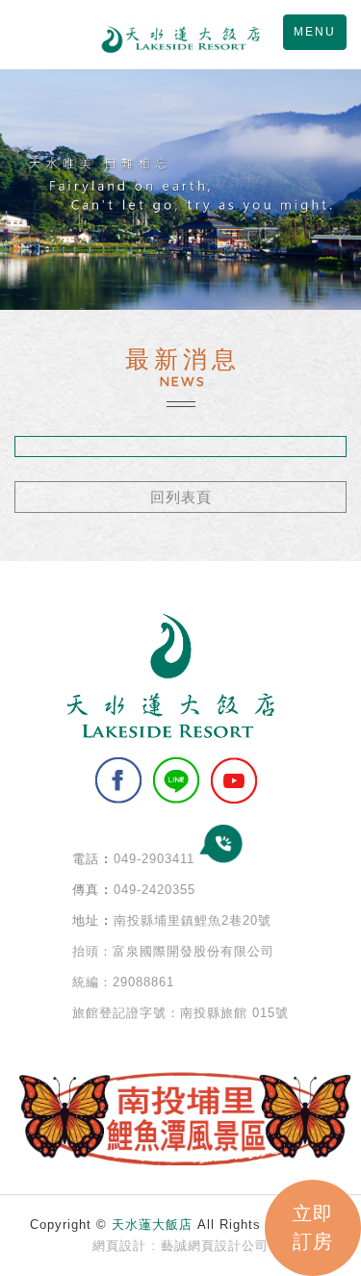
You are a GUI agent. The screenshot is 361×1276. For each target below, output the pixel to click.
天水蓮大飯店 (180, 38)
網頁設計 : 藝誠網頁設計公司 (180, 1245)
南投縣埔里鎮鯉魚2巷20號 (192, 920)
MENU (315, 31)
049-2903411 (154, 859)
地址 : (90, 920)
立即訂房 (313, 1227)
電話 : (90, 859)
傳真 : (90, 889)
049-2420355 (154, 889)
